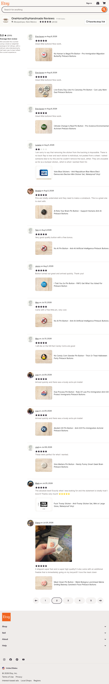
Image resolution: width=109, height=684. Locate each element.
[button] (9, 668)
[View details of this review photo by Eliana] (53, 543)
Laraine (38, 145)
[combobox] (51, 9)
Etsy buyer (39, 36)
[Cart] (104, 3)
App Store (11, 653)
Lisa (37, 375)
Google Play (31, 653)
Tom (37, 230)
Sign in (89, 3)
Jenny (37, 266)
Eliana (37, 523)
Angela (38, 191)
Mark (37, 483)
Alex (37, 302)
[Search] (104, 9)
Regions (37, 680)
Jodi (37, 447)
